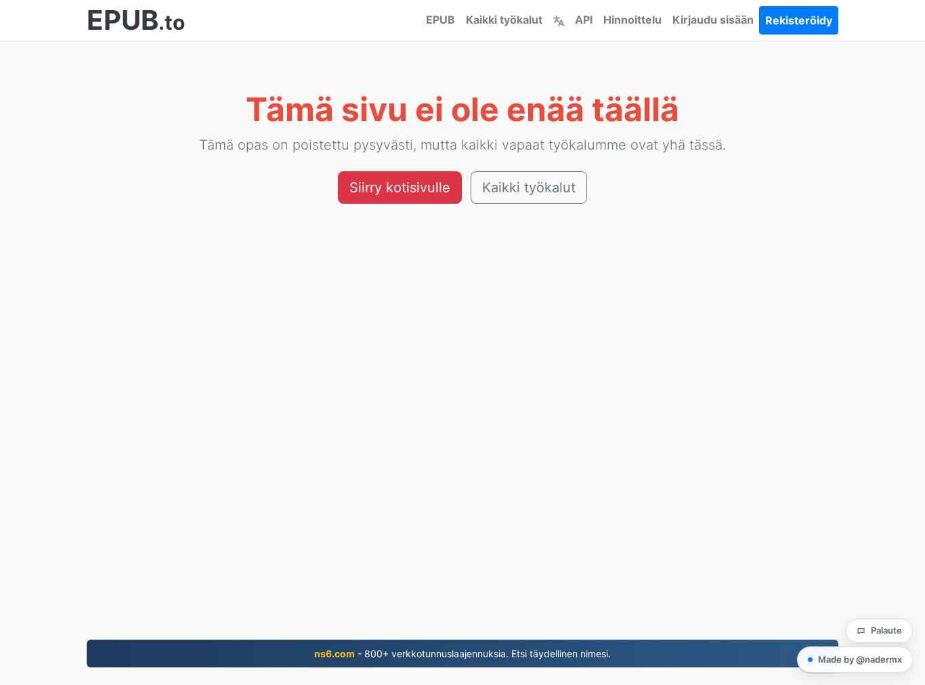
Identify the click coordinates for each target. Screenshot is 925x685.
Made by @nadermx (860, 659)
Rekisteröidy (798, 20)
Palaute (886, 630)
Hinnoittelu (632, 19)
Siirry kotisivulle (399, 187)
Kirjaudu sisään (713, 19)
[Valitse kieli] (558, 19)
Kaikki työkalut (504, 19)
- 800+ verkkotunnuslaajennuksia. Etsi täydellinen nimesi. (462, 653)
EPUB (440, 19)
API (584, 19)
